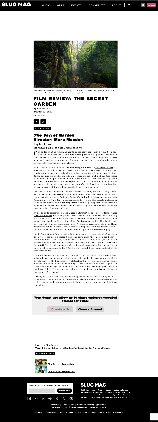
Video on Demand (101, 348)
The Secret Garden (82, 348)
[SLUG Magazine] (16, 4)
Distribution (69, 405)
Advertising (56, 405)
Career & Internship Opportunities (92, 405)
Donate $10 (60, 309)
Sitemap (38, 412)
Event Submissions (98, 407)
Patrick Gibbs (43, 108)
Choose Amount (90, 309)
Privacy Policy (51, 412)
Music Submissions (79, 407)
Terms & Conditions (68, 412)
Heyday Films (51, 348)
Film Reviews (53, 345)
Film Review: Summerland (61, 364)
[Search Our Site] (143, 5)
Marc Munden (65, 348)
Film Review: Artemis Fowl (61, 371)
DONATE (151, 5)
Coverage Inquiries (60, 407)
